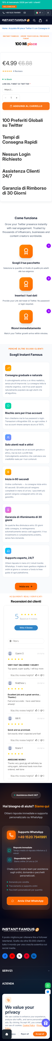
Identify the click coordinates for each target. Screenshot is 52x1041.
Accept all (40, 1034)
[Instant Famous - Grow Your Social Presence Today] (16, 20)
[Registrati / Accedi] (48, 12)
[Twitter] (19, 956)
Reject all (25, 1034)
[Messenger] (48, 992)
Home (4, 28)
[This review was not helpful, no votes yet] (41, 675)
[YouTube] (12, 956)
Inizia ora (24, 586)
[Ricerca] (34, 20)
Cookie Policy (29, 1025)
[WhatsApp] (48, 985)
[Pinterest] (26, 956)
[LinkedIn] (34, 956)
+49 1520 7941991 (32, 837)
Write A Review (26, 627)
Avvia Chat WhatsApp (30, 900)
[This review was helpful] (36, 675)
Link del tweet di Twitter (16, 84)
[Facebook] (5, 956)
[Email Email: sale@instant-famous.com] (24, 12)
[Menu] (46, 20)
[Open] (7, 1034)
